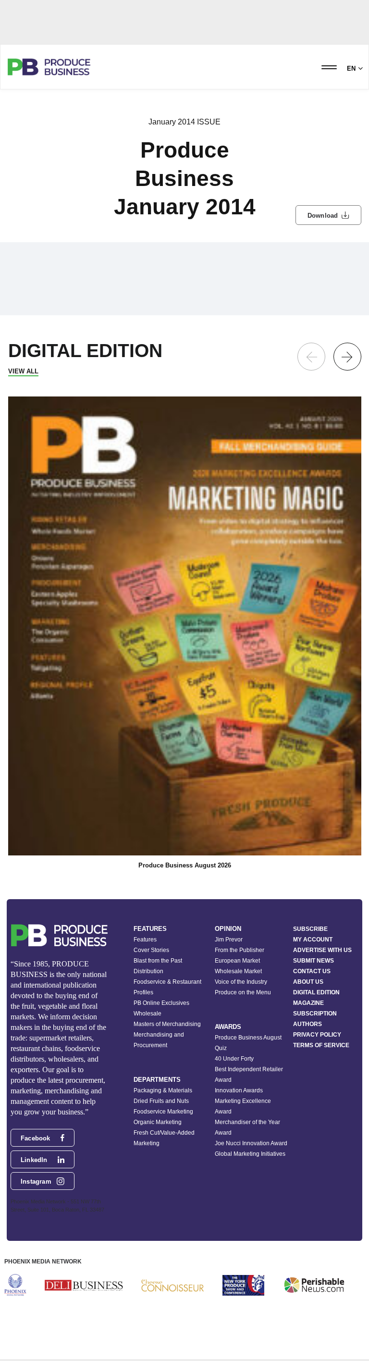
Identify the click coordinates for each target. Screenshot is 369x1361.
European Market (237, 960)
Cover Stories (151, 950)
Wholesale (147, 1013)
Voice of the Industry (241, 981)
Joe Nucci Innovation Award (251, 1143)
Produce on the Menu (243, 992)
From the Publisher (239, 950)
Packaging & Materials (163, 1090)
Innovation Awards (239, 1090)
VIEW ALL (23, 371)
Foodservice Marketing (163, 1111)
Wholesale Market (238, 971)
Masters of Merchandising (167, 1024)
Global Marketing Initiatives (250, 1154)
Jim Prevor (229, 939)
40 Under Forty (234, 1058)
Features (145, 939)
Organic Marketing (158, 1122)
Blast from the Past (158, 960)
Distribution (148, 971)
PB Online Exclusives (161, 1003)
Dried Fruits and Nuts (161, 1101)
